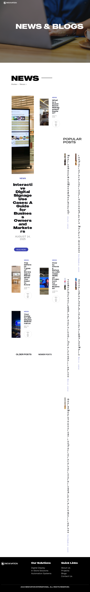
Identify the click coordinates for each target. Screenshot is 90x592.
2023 (70, 117)
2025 (72, 104)
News (25, 77)
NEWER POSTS (45, 354)
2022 (70, 123)
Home (14, 84)
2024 (70, 111)
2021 (69, 129)
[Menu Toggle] (85, 3)
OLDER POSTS (24, 354)
